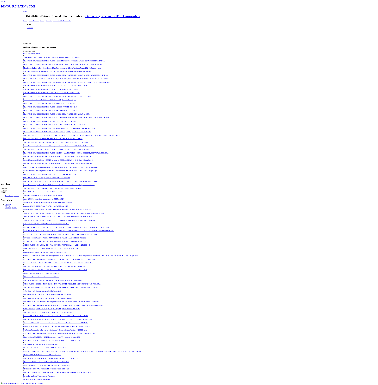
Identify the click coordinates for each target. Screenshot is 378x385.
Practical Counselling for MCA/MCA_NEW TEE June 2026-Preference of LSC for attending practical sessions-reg (59, 185)
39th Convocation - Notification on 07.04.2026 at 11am (40, 344)
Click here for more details (31, 53)
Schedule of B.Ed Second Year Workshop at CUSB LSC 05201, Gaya (45, 252)
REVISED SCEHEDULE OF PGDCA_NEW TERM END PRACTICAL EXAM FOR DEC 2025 (54, 238)
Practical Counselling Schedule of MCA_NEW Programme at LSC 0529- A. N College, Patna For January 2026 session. (61, 181)
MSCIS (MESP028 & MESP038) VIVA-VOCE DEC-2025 (42, 355)
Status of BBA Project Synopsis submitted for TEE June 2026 (42, 192)
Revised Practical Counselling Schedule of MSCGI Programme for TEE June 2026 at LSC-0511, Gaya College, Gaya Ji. (61, 171)
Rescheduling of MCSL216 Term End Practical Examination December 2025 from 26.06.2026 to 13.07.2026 (57, 209)
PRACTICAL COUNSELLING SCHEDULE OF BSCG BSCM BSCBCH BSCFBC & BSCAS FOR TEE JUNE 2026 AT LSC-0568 (66, 117)
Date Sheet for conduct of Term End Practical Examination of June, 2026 (46, 224)
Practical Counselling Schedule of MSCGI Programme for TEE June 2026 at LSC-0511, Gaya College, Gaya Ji (58, 160)
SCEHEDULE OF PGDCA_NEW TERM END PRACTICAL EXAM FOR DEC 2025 (51, 248)
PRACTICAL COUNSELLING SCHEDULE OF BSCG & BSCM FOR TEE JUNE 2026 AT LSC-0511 (56, 114)
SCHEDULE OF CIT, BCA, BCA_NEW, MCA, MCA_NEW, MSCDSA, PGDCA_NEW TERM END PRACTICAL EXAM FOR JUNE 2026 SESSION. (73, 135)
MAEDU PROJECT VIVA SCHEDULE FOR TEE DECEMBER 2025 (46, 362)
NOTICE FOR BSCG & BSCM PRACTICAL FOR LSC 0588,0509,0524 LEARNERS (51, 89)
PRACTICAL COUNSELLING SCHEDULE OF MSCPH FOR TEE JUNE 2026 (49, 121)
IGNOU (7, 206)
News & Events (34, 21)
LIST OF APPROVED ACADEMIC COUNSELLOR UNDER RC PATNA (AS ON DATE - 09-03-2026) (57, 372)
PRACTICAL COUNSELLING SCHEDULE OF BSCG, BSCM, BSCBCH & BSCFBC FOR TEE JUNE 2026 (59, 128)
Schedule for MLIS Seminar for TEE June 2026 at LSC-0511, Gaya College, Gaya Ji (49, 100)
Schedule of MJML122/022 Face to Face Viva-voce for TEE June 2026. (45, 206)
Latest (42, 21)
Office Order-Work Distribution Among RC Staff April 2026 (42, 291)
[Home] (3, 1)
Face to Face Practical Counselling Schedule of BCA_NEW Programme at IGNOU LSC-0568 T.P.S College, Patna (59, 333)
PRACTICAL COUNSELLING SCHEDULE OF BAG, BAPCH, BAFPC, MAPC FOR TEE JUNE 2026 (57, 132)
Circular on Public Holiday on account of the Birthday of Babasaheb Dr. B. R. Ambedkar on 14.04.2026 (55, 323)
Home (25, 11)
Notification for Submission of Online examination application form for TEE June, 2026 (50, 358)
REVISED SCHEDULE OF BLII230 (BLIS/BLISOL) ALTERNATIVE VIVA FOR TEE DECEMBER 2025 (58, 263)
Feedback (8, 204)
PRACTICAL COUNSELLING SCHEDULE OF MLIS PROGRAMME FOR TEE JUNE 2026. (54, 124)
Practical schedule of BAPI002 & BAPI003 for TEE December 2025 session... (47, 298)
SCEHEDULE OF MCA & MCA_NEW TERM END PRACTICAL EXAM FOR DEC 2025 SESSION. (56, 245)
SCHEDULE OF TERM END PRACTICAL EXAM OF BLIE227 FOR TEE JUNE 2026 (52, 188)
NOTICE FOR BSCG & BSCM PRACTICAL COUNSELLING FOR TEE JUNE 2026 (51, 93)
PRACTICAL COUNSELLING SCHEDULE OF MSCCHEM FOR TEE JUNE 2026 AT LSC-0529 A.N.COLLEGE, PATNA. (64, 61)
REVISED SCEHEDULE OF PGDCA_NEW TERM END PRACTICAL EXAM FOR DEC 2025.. (55, 241)
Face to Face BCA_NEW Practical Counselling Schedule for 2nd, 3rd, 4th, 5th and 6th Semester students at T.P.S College (61, 301)
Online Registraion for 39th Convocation (112, 16)
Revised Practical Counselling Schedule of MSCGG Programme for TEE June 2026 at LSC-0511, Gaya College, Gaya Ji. (61, 167)
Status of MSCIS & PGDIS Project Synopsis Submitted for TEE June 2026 (46, 178)
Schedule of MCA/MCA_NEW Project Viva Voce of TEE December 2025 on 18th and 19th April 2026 (55, 316)
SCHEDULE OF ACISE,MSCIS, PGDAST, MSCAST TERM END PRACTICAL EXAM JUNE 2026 (56, 149)
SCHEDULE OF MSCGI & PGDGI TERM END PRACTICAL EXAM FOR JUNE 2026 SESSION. (55, 142)
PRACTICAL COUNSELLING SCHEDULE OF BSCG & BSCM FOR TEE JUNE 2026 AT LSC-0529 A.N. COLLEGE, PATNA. (65, 75)
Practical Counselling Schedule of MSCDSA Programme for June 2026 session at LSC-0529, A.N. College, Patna (58, 146)
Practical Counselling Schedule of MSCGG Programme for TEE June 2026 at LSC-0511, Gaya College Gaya (57, 163)
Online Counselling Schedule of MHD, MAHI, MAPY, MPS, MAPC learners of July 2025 (51, 309)
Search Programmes (11, 208)
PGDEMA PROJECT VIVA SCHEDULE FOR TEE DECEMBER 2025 (46, 365)
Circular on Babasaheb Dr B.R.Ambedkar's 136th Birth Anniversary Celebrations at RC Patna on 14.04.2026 (57, 326)
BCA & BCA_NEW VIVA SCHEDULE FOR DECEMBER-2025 (44, 348)
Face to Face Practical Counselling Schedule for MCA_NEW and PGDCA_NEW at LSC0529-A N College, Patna (59, 259)
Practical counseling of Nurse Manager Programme (39, 376)
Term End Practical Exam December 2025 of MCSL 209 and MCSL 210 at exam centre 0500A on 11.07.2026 (57, 217)
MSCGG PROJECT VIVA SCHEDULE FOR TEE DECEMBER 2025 (46, 369)
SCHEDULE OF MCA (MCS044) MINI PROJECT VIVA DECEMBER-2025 (48, 312)
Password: (4, 190)
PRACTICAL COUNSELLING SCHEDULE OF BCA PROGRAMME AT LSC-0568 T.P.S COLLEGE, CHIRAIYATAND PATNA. (66, 153)
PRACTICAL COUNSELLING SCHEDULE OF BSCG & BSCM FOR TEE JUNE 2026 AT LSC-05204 (57, 96)
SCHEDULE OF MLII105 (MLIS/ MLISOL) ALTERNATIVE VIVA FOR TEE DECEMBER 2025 (55, 270)
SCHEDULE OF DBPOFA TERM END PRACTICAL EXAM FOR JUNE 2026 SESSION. (52, 139)
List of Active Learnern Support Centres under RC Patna (41, 277)
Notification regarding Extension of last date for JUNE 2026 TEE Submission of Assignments (52, 280)
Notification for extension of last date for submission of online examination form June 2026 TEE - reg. (55, 330)
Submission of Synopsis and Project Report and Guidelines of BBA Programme (48, 202)
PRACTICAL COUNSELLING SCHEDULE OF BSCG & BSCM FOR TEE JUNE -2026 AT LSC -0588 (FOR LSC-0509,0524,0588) (66, 82)
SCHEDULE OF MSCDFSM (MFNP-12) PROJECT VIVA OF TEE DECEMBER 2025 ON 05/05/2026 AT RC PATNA (62, 284)
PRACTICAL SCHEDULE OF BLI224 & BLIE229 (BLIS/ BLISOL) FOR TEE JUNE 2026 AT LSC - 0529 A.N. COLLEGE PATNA (66, 78)
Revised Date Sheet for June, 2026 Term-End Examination (41, 273)
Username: (5, 188)
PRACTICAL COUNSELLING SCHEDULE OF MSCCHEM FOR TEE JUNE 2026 (50, 110)
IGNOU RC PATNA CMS (18, 6)
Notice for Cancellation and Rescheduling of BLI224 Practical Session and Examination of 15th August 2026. (57, 71)
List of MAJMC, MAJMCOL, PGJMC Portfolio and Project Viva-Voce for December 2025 (52, 337)
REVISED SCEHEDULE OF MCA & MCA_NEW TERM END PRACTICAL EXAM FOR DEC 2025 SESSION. (60, 234)
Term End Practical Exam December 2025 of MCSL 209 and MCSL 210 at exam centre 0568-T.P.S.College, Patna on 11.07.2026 (63, 213)
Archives (30, 28)
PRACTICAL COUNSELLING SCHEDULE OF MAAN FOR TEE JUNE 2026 (49, 103)
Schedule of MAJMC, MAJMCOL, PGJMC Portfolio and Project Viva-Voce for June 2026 (51, 57)
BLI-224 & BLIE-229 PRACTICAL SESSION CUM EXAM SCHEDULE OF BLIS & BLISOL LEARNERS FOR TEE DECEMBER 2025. (68, 231)
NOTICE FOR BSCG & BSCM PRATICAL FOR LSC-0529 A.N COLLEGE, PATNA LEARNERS (55, 86)
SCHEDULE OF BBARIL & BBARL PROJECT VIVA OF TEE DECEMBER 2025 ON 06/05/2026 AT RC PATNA (60, 287)
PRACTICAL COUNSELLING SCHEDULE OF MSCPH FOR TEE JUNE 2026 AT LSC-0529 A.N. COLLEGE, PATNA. (63, 64)
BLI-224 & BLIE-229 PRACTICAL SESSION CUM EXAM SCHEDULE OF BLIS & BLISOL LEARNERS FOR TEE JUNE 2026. (66, 227)
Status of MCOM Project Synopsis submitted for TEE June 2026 (43, 199)
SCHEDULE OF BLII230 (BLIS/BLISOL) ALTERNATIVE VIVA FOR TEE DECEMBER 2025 (54, 266)
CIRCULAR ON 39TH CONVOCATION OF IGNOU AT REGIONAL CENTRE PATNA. (52, 340)
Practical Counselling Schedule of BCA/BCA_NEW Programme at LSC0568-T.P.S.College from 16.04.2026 (57, 319)
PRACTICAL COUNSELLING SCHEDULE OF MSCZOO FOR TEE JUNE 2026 (50, 107)
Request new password (12, 196)
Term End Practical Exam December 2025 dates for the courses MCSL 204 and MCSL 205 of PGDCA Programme (59, 220)
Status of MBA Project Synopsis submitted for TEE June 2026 (42, 195)
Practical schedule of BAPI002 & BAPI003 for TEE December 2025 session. (47, 294)
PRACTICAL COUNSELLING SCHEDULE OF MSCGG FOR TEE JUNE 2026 (49, 174)
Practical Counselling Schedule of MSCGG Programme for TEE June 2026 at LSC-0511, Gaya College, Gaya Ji (58, 156)
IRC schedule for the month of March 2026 (36, 379)
